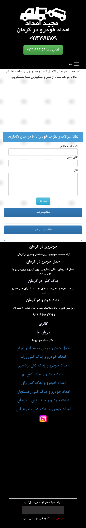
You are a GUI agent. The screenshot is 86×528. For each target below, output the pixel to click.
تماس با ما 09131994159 (43, 50)
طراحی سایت (56, 518)
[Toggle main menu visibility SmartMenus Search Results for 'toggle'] (77, 64)
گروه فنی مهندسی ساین (36, 518)
